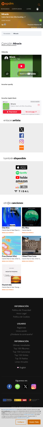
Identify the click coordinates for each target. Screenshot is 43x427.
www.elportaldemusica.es (10, 409)
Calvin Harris (26, 230)
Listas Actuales (21, 362)
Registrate (21, 327)
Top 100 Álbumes (21, 348)
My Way (25, 228)
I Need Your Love (29, 256)
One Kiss (6, 228)
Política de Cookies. (29, 414)
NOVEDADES (5, 9)
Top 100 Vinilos (21, 355)
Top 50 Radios (21, 358)
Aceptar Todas (34, 422)
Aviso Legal (21, 313)
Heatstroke (7, 285)
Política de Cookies (21, 316)
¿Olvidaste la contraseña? (21, 334)
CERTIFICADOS (17, 9)
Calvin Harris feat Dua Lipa (11, 230)
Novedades (7, 33)
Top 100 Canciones (21, 352)
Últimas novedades (21, 345)
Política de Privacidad (21, 310)
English (23, 367)
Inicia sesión (21, 331)
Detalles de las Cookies (23, 417)
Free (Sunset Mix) (9, 256)
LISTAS (29, 9)
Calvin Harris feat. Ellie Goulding (12, 17)
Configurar (21, 422)
